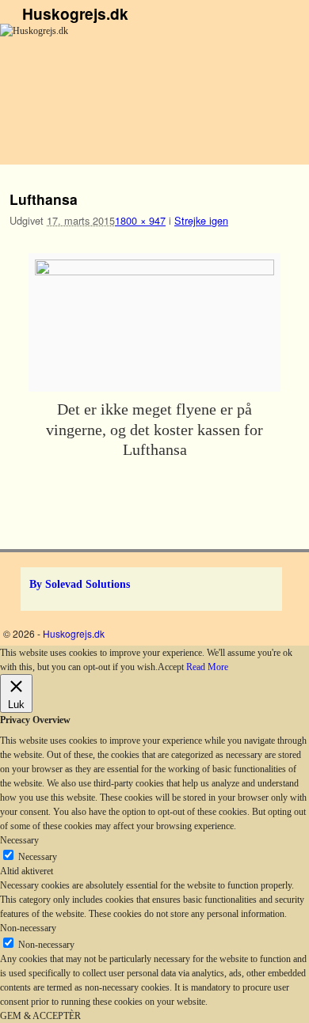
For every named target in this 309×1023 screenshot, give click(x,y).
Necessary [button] (19, 840)
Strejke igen (201, 220)
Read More (207, 667)
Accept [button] (171, 667)
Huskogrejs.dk (75, 13)
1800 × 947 (140, 220)
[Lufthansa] (154, 322)
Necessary (37, 856)
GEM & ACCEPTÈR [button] (40, 1015)
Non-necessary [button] (28, 928)
